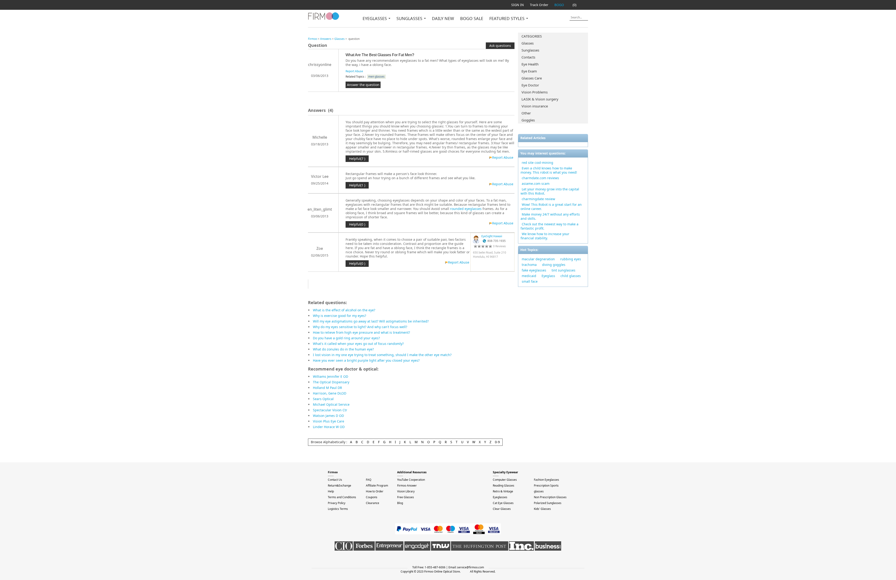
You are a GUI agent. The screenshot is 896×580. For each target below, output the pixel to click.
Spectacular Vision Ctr (330, 410)
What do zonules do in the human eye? (343, 349)
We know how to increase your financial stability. (545, 236)
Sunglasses (530, 50)
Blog (400, 503)
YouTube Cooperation (411, 480)
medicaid (529, 276)
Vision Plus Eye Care (328, 421)
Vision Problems (535, 92)
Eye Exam (529, 71)
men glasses (376, 77)
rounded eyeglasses (466, 208)
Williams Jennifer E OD (330, 376)
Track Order (539, 5)
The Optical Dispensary (331, 382)
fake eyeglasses (534, 270)
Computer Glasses (505, 480)
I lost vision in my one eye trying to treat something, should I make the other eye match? (382, 355)
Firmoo (312, 39)
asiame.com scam (536, 183)
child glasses (570, 276)
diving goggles (553, 264)
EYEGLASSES (375, 18)
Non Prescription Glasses (550, 497)
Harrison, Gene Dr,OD (329, 393)
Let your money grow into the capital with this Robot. (550, 191)
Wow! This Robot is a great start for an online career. (551, 206)
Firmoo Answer (407, 485)
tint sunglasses (563, 270)
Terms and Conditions (342, 497)
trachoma (529, 264)
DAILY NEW (443, 18)
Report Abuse (354, 71)
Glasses (528, 43)
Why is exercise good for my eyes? (339, 315)
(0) (574, 5)
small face (530, 281)
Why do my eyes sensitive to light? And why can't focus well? (360, 327)
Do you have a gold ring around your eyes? (346, 338)
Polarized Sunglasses (547, 503)
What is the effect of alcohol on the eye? (344, 310)
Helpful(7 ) (357, 158)
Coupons (371, 497)
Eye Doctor (530, 85)
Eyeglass (548, 276)
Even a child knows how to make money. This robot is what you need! (549, 170)
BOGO (559, 5)
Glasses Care (532, 78)
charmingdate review (538, 199)
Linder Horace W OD (329, 427)
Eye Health (530, 64)
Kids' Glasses (542, 509)
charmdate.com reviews (540, 178)
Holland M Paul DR (327, 387)
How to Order (374, 491)
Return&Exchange (339, 485)
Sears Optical (323, 399)
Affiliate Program (377, 485)
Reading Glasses (503, 485)
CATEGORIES (532, 36)
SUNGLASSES (410, 18)
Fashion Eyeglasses (546, 480)
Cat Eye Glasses (503, 503)
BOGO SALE (471, 18)
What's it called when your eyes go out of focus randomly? (358, 343)
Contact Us (335, 480)
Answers (325, 39)
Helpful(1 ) (357, 185)
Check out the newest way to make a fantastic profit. (549, 226)
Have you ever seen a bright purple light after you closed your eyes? (366, 360)
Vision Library (406, 491)
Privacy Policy (336, 503)
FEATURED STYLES (507, 18)
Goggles (528, 120)
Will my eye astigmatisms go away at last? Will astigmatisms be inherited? (371, 321)
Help (331, 491)
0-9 (497, 442)
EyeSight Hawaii (491, 236)
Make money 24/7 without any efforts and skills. (550, 216)
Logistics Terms (338, 509)
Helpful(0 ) (357, 224)
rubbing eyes (570, 259)
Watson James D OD (328, 415)
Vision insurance (535, 106)
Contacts (528, 57)
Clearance (372, 503)
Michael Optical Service (331, 404)
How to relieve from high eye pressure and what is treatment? (361, 332)
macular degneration (538, 259)
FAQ (368, 480)
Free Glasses (405, 497)
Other (526, 113)
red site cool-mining (537, 162)
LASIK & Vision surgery (540, 99)
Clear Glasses (502, 509)
